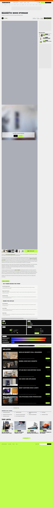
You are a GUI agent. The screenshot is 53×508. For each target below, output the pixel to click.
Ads (20, 4)
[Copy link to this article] (44, 18)
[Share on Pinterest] (50, 18)
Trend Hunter (3, 11)
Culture (15, 4)
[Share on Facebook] (47, 18)
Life (12, 4)
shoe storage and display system (10, 254)
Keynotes (40, 4)
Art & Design (6, 11)
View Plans (42, 2)
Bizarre (37, 4)
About (28, 2)
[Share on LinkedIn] (46, 18)
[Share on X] (49, 18)
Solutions (21, 2)
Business (23, 4)
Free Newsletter (48, 2)
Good (27, 4)
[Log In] (39, 2)
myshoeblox (41, 18)
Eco (25, 4)
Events (25, 2)
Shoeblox (6, 18)
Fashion (33, 4)
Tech (9, 4)
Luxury (30, 4)
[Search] (37, 2)
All (2, 4)
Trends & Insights (15, 2)
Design (18, 4)
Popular (5, 4)
